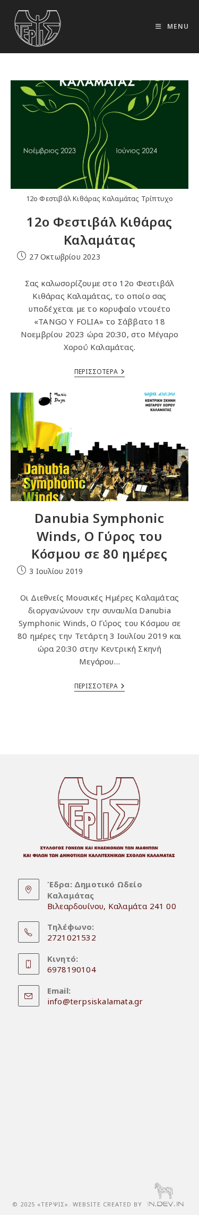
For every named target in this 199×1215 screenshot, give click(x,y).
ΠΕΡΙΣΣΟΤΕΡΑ (99, 372)
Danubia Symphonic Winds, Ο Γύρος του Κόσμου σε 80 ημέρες (99, 535)
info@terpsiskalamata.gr (95, 1001)
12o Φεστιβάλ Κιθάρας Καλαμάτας (99, 230)
